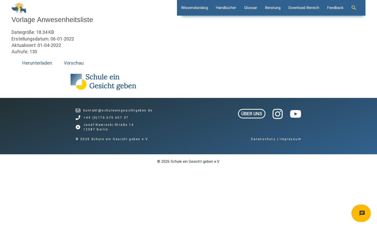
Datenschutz (264, 139)
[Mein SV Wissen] (19, 8)
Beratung (273, 7)
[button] (356, 7)
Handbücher (226, 7)
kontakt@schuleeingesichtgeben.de (118, 110)
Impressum (290, 139)
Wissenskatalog (194, 7)
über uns (251, 113)
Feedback (335, 7)
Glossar (250, 7)
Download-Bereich (304, 7)
